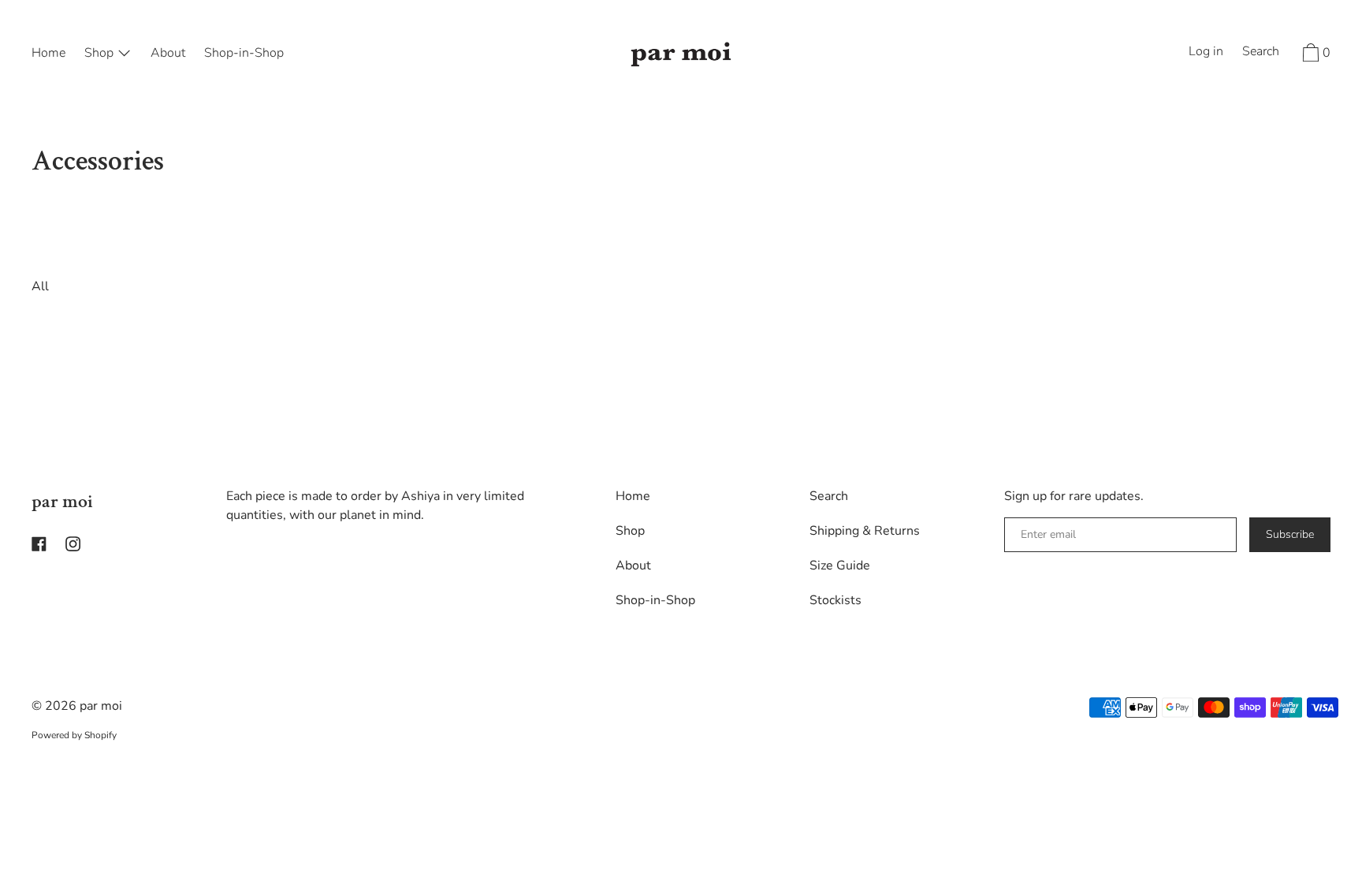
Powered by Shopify (74, 735)
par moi (62, 501)
